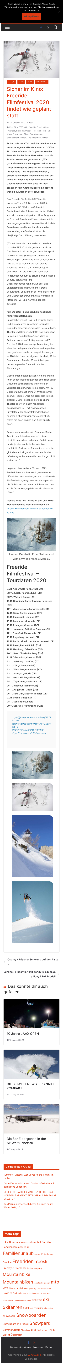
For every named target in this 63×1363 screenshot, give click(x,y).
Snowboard (42, 82)
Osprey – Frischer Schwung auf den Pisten (32, 962)
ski (46, 1299)
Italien (30, 1268)
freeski (28, 131)
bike (5, 1242)
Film (11, 127)
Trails (51, 1329)
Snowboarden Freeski (16, 137)
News (21, 82)
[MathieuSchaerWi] (32, 846)
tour (39, 1330)
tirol (33, 1329)
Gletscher (20, 1268)
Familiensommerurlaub (16, 1246)
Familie (46, 1242)
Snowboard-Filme (21, 134)
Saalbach (17, 1293)
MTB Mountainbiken (15, 1288)
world (6, 1334)
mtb (55, 1282)
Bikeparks (25, 1242)
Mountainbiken (18, 1281)
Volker (45, 137)
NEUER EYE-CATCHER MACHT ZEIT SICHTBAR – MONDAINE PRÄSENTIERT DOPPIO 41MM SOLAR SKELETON (30, 1195)
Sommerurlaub (11, 1329)
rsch (31, 122)
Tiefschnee (25, 1330)
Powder (7, 1293)
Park (39, 1289)
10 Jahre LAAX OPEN (23, 1034)
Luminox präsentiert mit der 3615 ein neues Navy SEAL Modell (30, 974)
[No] (59, 11)
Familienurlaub (18, 1253)
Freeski (11, 82)
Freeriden (11, 131)
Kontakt (48, 1347)
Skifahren (12, 1307)
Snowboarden (36, 134)
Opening (31, 1288)
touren (44, 1330)
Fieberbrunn (47, 1254)
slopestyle (48, 1308)
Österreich (16, 1334)
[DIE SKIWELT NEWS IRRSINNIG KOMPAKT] (31, 1052)
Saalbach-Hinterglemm (32, 1293)
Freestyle (8, 1268)
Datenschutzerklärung (20, 1347)
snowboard (9, 1316)
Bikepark (14, 1242)
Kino (49, 131)
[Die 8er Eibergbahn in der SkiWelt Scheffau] (31, 1106)
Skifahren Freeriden (33, 1308)
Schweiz (37, 1300)
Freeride (32, 127)
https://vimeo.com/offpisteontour (29, 733)
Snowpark (39, 1323)
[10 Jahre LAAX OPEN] (31, 1001)
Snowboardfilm (34, 137)
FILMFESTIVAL (20, 127)
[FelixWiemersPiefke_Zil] (32, 912)
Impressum (38, 1347)
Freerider (20, 131)
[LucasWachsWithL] (32, 797)
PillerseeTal (46, 1289)
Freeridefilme (43, 127)
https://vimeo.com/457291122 (27, 730)
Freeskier (36, 131)
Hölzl (44, 131)
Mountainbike (16, 1274)
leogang (38, 1268)
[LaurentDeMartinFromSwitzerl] (32, 765)
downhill (35, 1242)
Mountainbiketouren (42, 1283)
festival (37, 1254)
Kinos (9, 134)
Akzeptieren (31, 16)
